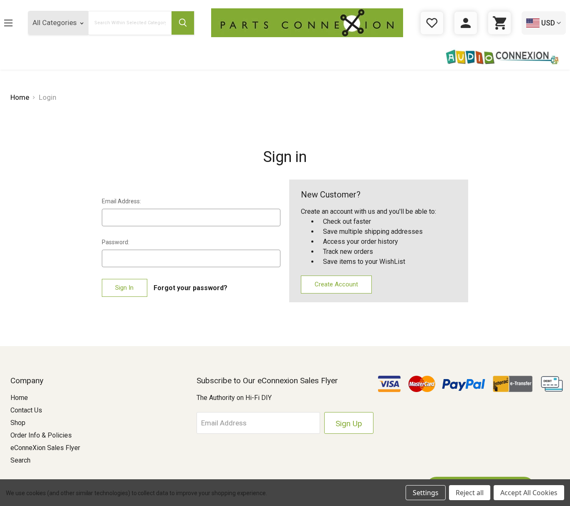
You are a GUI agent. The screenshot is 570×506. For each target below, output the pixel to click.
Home (19, 398)
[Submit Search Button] (183, 23)
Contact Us (26, 410)
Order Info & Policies (41, 435)
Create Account (336, 284)
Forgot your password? (190, 288)
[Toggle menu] (14, 22)
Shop (17, 423)
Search (20, 460)
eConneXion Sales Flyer (45, 448)
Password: (115, 242)
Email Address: (121, 201)
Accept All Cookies (528, 492)
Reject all (470, 492)
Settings (426, 492)
